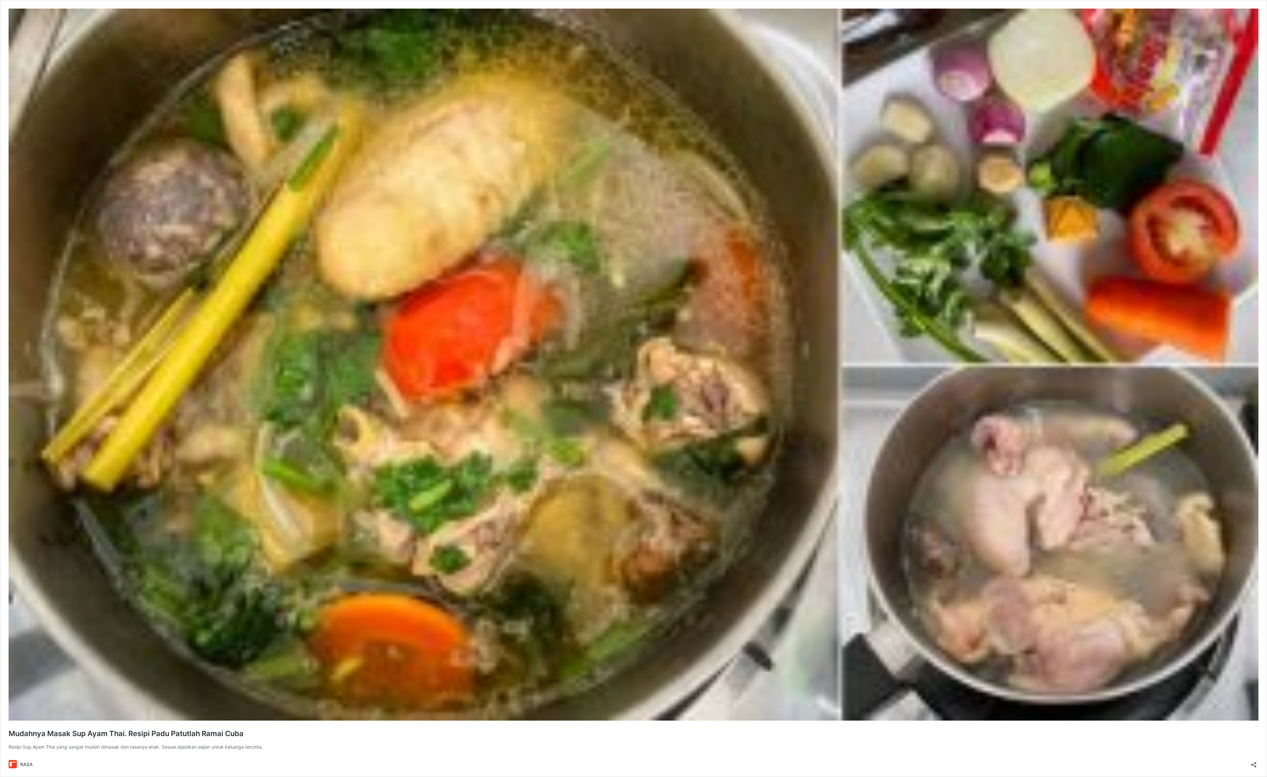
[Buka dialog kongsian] (1253, 763)
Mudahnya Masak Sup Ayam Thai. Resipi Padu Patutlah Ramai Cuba (126, 733)
